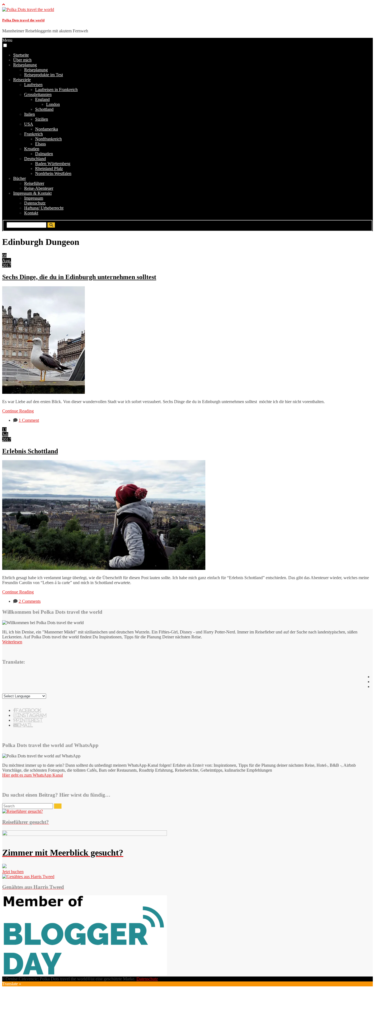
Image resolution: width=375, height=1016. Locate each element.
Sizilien (41, 119)
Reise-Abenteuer (38, 188)
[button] (5, 45)
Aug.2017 (6, 263)
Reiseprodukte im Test (43, 74)
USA (28, 124)
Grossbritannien (38, 94)
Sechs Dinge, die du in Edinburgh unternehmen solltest (79, 277)
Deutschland (35, 158)
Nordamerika (46, 129)
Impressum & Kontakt (32, 193)
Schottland (44, 109)
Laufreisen (33, 84)
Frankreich (33, 134)
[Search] (57, 806)
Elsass (40, 143)
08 (4, 255)
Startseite (21, 55)
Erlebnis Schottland (30, 451)
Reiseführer (34, 183)
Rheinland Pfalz (49, 168)
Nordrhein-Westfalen (53, 173)
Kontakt (31, 213)
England (42, 99)
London (53, 104)
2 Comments (30, 601)
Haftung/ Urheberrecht (43, 208)
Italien (29, 114)
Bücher (19, 178)
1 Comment (29, 420)
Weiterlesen (12, 641)
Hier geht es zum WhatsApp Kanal (32, 775)
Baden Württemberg (52, 163)
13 (4, 429)
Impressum (33, 198)
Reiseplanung (25, 65)
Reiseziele (22, 79)
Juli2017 (6, 437)
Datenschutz (35, 203)
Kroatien (31, 148)
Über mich (22, 60)
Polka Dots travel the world (23, 20)
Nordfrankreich (48, 139)
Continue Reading (18, 411)
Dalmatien (44, 153)
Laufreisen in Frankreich (56, 89)
